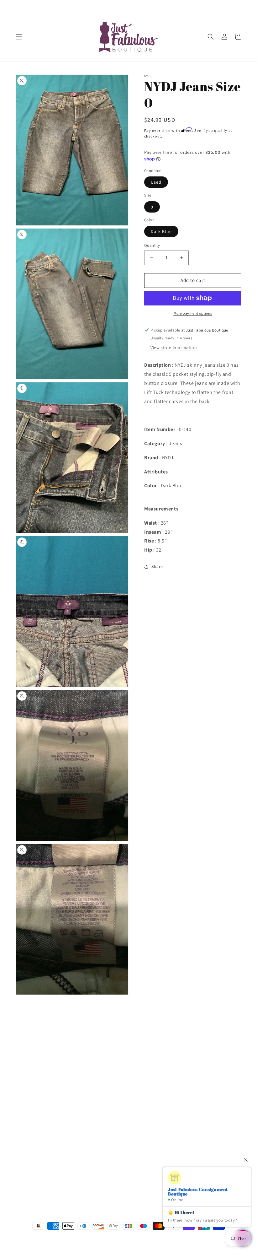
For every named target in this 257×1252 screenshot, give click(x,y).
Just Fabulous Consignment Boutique (119, 1238)
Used (156, 182)
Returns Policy (30, 1133)
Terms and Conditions (38, 1091)
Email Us (177, 1062)
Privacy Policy (29, 1105)
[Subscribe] (121, 1184)
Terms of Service (32, 1119)
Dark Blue (161, 231)
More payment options (193, 313)
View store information (173, 347)
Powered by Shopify (162, 1238)
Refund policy (30, 1148)
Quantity (152, 245)
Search (22, 1048)
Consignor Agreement (38, 1077)
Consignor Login (32, 1063)
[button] (19, 37)
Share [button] (157, 566)
